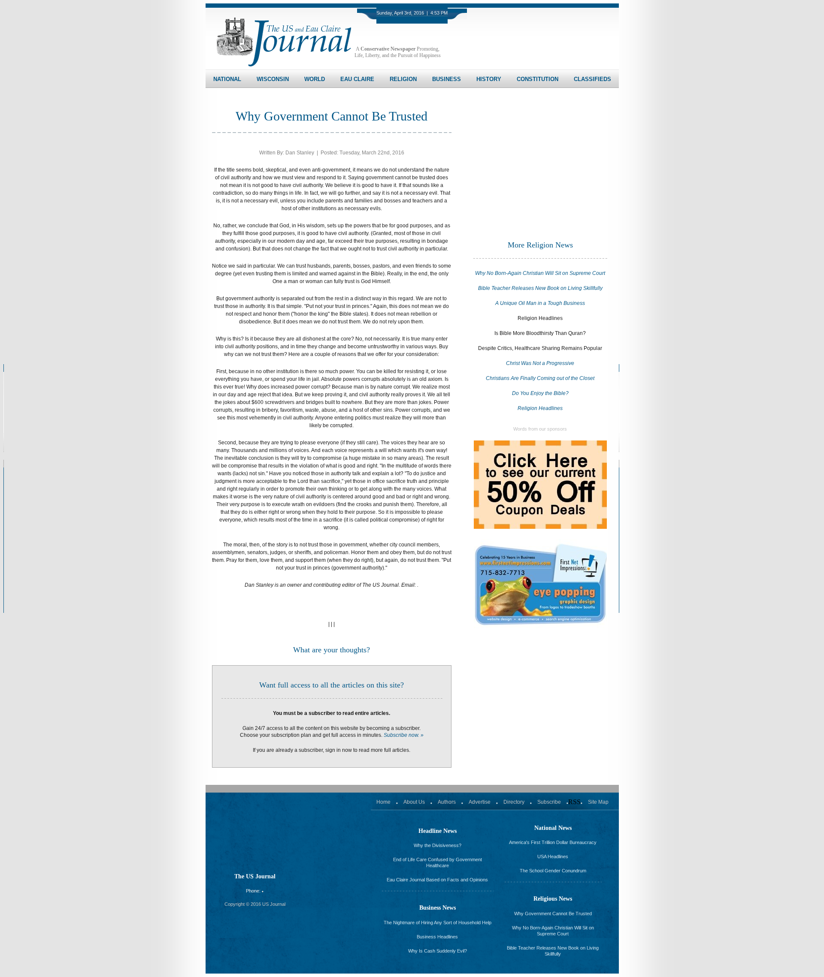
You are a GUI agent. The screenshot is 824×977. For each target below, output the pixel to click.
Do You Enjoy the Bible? (540, 393)
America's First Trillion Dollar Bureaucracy (553, 842)
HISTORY (488, 79)
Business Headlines (437, 936)
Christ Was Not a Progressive (540, 363)
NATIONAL (227, 79)
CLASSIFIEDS (592, 79)
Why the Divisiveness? (437, 845)
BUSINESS (446, 79)
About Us (414, 802)
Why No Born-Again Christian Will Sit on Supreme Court (540, 273)
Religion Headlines (540, 408)
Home (383, 802)
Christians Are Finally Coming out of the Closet (540, 378)
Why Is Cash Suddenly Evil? (437, 950)
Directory (513, 802)
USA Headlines (552, 856)
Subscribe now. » (404, 735)
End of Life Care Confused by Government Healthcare (437, 862)
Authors (447, 802)
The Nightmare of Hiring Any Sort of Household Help (437, 922)
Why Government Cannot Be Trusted (553, 913)
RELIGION (403, 79)
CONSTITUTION (537, 79)
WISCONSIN (273, 79)
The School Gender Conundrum (553, 870)
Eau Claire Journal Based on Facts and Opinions (437, 879)
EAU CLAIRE (357, 79)
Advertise (480, 802)
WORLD (314, 79)
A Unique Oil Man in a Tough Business (540, 303)
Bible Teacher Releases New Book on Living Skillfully (540, 288)
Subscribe (549, 802)
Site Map (598, 802)
